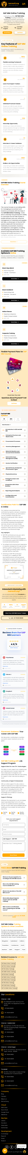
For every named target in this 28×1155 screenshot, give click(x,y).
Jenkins (3, 1120)
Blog (2, 1094)
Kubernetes (4, 1125)
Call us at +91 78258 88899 (18, 916)
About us (4, 1099)
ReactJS (3, 1136)
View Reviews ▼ (6, 424)
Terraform (4, 1123)
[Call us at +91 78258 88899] (5, 1144)
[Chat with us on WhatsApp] (5, 1148)
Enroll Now (7, 32)
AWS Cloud (4, 1107)
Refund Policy (5, 1101)
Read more (5, 666)
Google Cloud (5, 1112)
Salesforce (4, 1114)
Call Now (20, 32)
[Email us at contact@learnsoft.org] (5, 1140)
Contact (3, 1096)
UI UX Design (4, 1133)
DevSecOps (4, 1127)
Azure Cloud (4, 1110)
